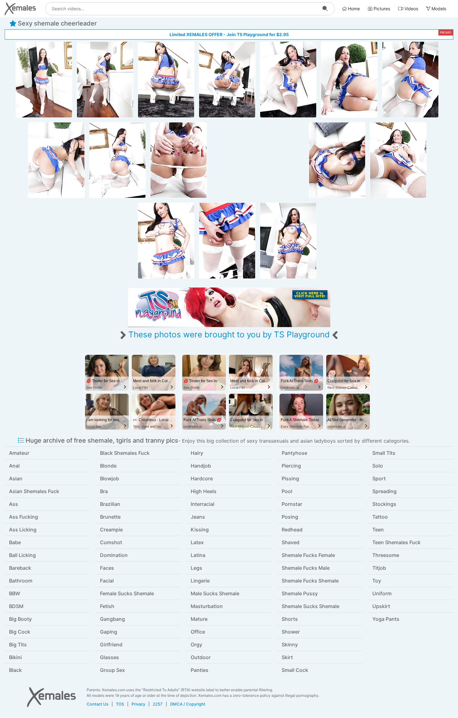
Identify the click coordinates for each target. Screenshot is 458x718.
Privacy (138, 703)
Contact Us (97, 703)
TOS (120, 703)
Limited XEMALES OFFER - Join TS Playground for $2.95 (229, 34)
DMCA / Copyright (187, 703)
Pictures (381, 8)
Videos (410, 8)
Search (325, 8)
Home (353, 8)
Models (438, 8)
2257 (158, 703)
